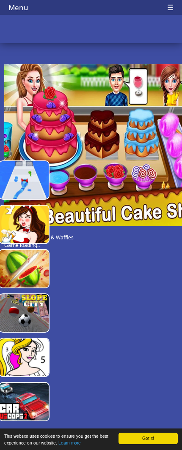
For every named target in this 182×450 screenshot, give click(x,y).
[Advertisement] (91, 291)
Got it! (148, 438)
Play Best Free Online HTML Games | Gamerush (91, 30)
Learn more (69, 442)
